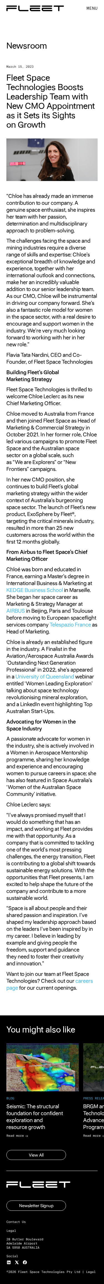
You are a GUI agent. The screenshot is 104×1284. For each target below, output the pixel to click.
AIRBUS (15, 611)
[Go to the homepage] (38, 1184)
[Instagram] (8, 1262)
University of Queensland (45, 677)
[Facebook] (24, 1262)
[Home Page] (35, 8)
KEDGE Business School (34, 590)
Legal (91, 1271)
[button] (92, 8)
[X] (16, 1262)
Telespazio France (70, 625)
